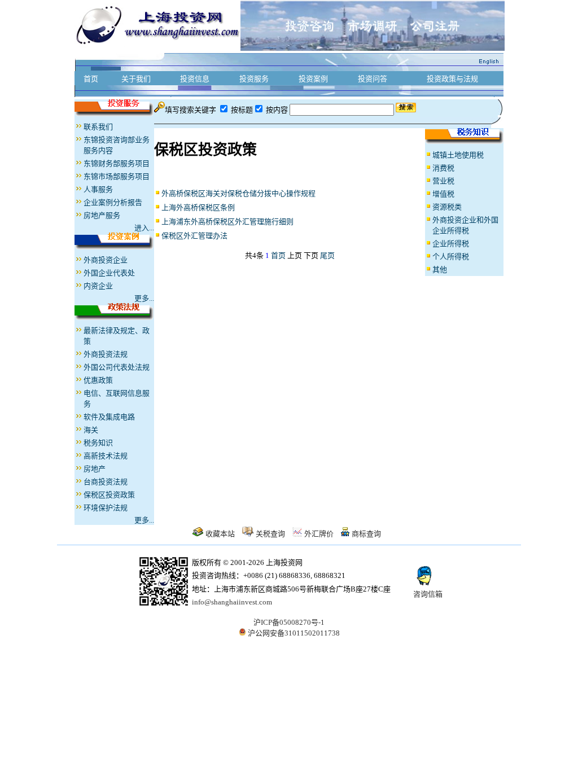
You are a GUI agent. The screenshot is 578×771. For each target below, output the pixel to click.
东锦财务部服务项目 (117, 163)
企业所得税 (450, 243)
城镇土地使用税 (458, 155)
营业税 (443, 181)
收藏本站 (220, 533)
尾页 (327, 255)
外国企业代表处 (109, 273)
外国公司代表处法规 (117, 367)
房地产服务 (102, 215)
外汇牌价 (319, 533)
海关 (91, 430)
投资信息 (194, 79)
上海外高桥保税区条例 (198, 207)
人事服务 (98, 189)
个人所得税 (450, 256)
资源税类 (447, 207)
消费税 (443, 168)
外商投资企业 (106, 260)
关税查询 (270, 533)
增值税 (443, 194)
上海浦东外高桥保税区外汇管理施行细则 (227, 221)
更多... (144, 298)
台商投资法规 (106, 482)
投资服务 (254, 79)
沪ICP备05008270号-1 (289, 622)
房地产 (95, 469)
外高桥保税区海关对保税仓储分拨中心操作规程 (238, 193)
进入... (144, 228)
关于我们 (136, 79)
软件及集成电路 (109, 417)
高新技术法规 (106, 456)
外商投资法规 (106, 354)
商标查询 (366, 533)
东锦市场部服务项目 (117, 176)
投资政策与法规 (452, 79)
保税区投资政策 (109, 494)
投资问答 (372, 79)
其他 (439, 269)
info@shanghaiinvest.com (232, 602)
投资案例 (313, 79)
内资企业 (98, 286)
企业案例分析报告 (113, 202)
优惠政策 (98, 380)
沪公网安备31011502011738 (293, 633)
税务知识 (98, 443)
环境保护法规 (106, 507)
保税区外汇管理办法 (194, 235)
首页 (91, 79)
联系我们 (98, 126)
